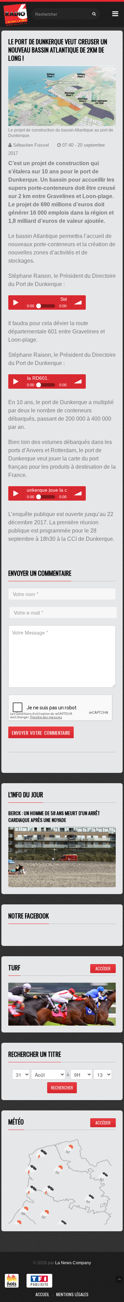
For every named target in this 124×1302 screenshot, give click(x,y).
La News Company (73, 1262)
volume (78, 302)
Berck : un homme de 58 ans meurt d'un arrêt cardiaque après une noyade (54, 816)
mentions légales (72, 1294)
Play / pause (15, 302)
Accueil (42, 1294)
